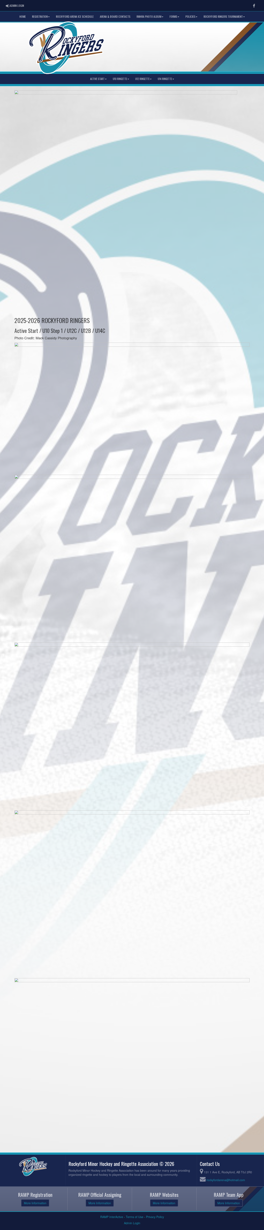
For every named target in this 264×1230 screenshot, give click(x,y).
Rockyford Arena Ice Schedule (75, 16)
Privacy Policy (155, 1217)
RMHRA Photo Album (149, 16)
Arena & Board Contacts (115, 16)
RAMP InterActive (111, 1217)
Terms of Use (134, 1217)
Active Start (97, 79)
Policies (190, 16)
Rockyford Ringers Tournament (223, 16)
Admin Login (132, 1223)
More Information (35, 1203)
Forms (173, 16)
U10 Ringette (120, 79)
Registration (40, 16)
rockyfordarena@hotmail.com (225, 1180)
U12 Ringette (142, 79)
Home (22, 16)
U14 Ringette (165, 79)
